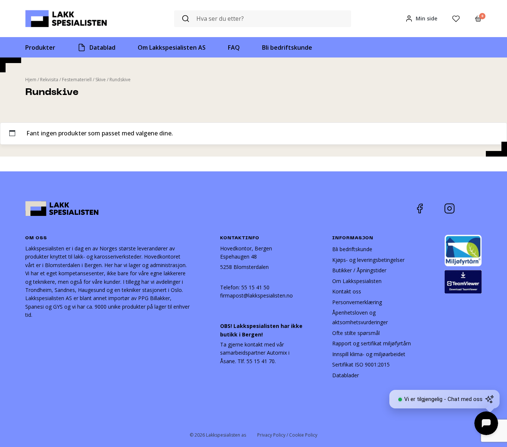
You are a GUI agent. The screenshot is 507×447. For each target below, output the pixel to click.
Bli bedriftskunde (352, 249)
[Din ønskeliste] (456, 19)
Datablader (345, 375)
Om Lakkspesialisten (357, 281)
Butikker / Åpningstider (359, 270)
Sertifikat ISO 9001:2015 (361, 364)
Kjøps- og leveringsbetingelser (368, 259)
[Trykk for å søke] (185, 18)
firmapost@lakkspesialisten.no (256, 295)
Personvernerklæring (357, 302)
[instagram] (455, 208)
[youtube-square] (474, 208)
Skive (100, 79)
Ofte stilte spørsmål (356, 332)
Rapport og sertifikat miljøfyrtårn (371, 343)
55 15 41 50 (255, 287)
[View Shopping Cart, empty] (478, 18)
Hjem (30, 79)
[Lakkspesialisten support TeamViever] (463, 281)
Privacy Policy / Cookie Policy (287, 435)
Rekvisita (49, 79)
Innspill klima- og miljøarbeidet (368, 354)
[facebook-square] (429, 208)
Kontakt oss (346, 291)
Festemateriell (77, 79)
